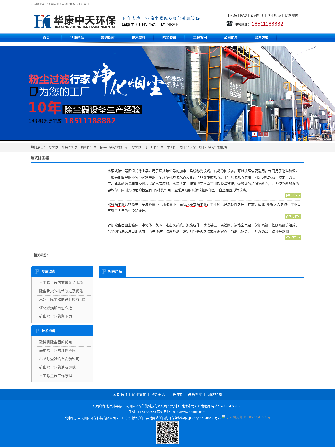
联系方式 (261, 37)
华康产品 (77, 37)
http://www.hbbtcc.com (189, 412)
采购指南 (108, 37)
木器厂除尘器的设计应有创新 (63, 299)
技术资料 (138, 37)
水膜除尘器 (116, 204)
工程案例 (200, 37)
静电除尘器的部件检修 (57, 350)
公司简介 (231, 37)
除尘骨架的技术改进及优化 (61, 291)
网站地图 (292, 15)
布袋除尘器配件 (216, 147)
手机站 (232, 15)
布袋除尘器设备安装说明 (59, 359)
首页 (46, 37)
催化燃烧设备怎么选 (55, 308)
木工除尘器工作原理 (55, 376)
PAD (243, 15)
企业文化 (139, 394)
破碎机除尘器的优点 (55, 342)
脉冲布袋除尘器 (111, 147)
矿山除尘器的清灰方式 (57, 367)
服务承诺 (157, 394)
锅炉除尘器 (89, 147)
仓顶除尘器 (194, 147)
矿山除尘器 (133, 147)
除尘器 (53, 147)
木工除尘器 (175, 147)
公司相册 (257, 15)
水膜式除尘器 (118, 171)
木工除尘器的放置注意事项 (61, 283)
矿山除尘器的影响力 (55, 316)
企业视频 (274, 15)
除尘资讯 (169, 37)
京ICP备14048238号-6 (204, 418)
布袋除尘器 (69, 147)
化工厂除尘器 (154, 147)
